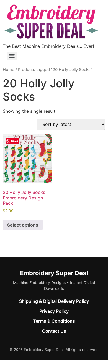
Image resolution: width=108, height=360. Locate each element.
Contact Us (54, 331)
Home (8, 69)
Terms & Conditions (54, 321)
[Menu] (12, 56)
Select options (22, 225)
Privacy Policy (54, 311)
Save (14, 141)
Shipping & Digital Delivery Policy (54, 301)
